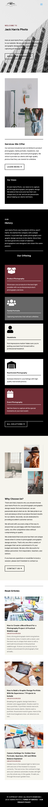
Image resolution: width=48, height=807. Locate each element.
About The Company (18, 56)
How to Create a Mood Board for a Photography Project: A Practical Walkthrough (21, 628)
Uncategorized (14, 633)
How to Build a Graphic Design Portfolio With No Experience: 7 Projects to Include (24, 693)
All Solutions (15, 424)
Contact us (13, 568)
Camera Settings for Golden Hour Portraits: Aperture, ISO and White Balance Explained (21, 756)
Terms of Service (30, 800)
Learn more (13, 167)
